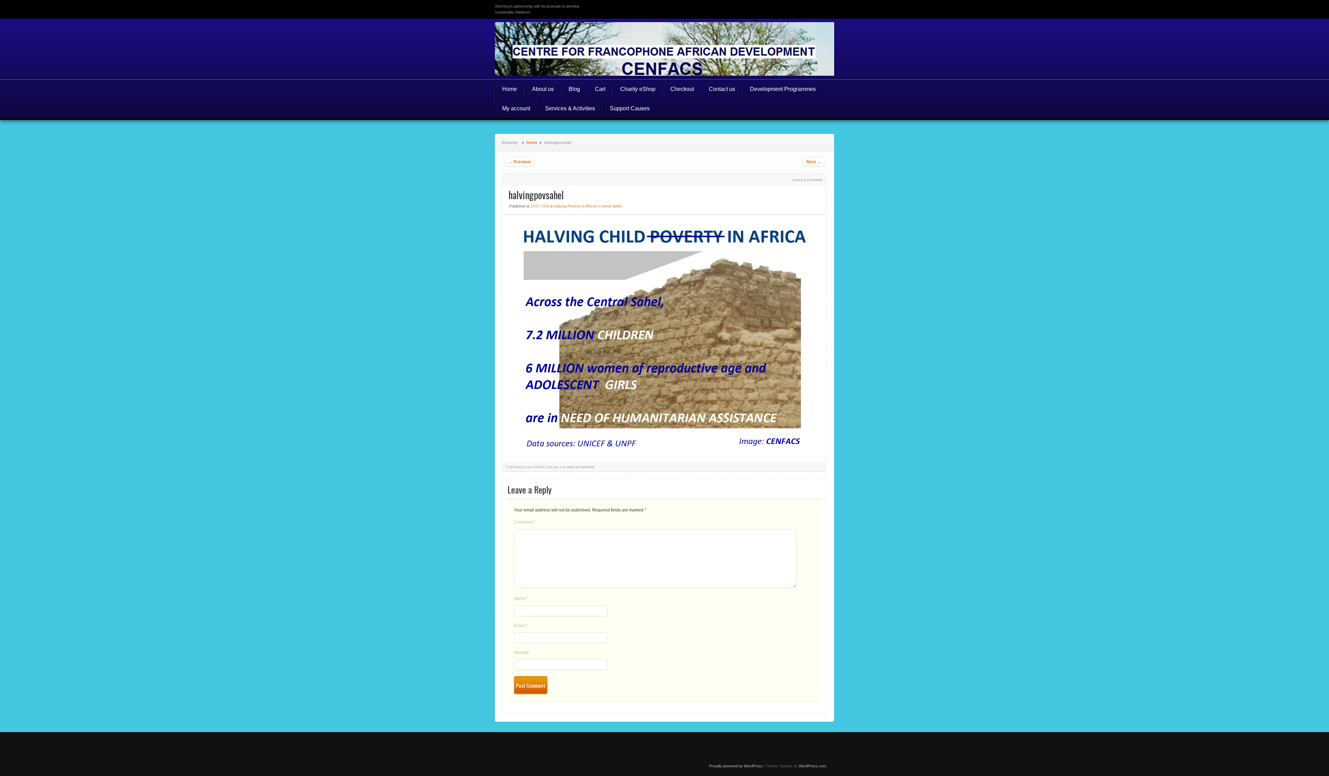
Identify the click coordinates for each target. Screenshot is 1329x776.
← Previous (519, 161)
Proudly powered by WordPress (736, 766)
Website (521, 652)
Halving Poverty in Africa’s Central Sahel (587, 206)
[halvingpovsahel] (664, 450)
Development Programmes (783, 89)
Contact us (722, 89)
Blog (574, 89)
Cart (600, 89)
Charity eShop (638, 89)
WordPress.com (812, 766)
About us (543, 89)
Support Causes (630, 108)
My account (516, 108)
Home (509, 89)
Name (521, 598)
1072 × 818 (540, 206)
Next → (813, 161)
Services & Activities (570, 108)
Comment (524, 522)
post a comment (580, 467)
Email (520, 625)
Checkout (682, 89)
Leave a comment (807, 180)
